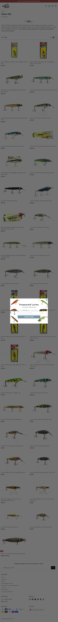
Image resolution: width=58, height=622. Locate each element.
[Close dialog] (46, 300)
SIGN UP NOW (29, 317)
